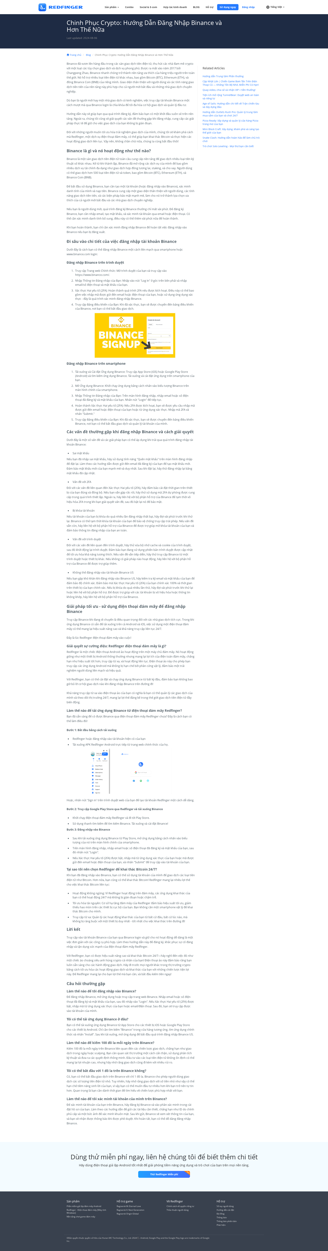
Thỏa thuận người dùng (178, 1209)
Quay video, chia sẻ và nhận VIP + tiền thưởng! (229, 89)
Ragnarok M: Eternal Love (129, 1206)
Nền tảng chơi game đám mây (81, 1216)
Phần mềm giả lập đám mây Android (84, 1206)
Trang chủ (75, 54)
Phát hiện (221, 1225)
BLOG (196, 7)
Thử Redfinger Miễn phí (164, 1174)
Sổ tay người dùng (225, 1206)
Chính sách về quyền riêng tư (180, 1206)
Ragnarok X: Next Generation (130, 1209)
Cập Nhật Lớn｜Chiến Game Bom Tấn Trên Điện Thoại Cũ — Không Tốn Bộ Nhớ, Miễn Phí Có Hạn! (231, 83)
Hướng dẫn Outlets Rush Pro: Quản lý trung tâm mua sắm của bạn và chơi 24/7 (230, 113)
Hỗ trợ (210, 7)
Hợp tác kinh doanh (175, 7)
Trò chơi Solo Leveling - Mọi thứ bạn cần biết (228, 146)
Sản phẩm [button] (111, 7)
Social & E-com (148, 7)
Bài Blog (220, 1213)
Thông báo (222, 1217)
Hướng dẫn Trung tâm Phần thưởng (223, 76)
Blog (88, 54)
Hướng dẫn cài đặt (225, 1209)
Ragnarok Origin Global (128, 1213)
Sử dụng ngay (228, 7)
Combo (129, 7)
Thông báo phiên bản (227, 1221)
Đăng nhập (248, 7)
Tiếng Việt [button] (276, 7)
